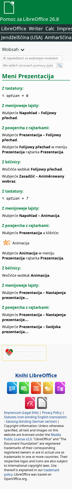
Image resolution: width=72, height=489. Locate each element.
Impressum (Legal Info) (21, 412)
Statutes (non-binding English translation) (35, 417)
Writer (36, 28)
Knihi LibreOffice (36, 375)
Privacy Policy (52, 412)
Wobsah (10, 49)
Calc (50, 28)
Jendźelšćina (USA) (21, 37)
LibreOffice (13, 28)
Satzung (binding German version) (31, 421)
